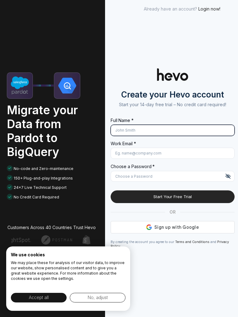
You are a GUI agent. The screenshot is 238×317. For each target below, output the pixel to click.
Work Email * (123, 143)
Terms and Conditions (192, 242)
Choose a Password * (133, 166)
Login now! (209, 8)
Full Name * (122, 120)
